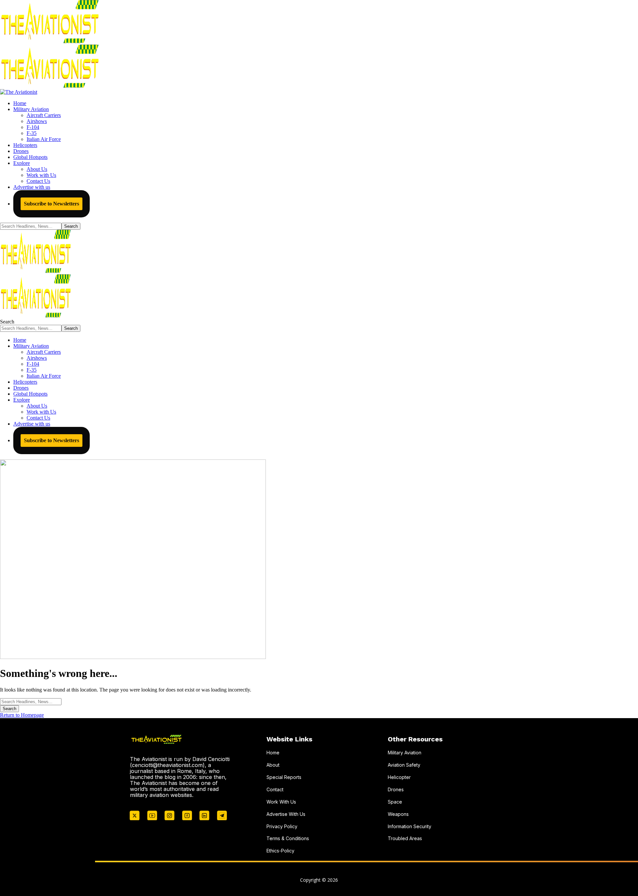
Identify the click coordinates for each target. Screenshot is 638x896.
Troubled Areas (405, 838)
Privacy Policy (281, 826)
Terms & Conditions (287, 838)
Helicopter (399, 777)
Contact (274, 789)
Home (272, 752)
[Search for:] (30, 701)
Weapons (398, 814)
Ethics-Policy (280, 850)
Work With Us (281, 802)
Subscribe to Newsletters (51, 203)
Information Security (409, 826)
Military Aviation (404, 752)
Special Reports (283, 777)
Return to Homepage (22, 715)
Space (395, 802)
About (272, 765)
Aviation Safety (404, 765)
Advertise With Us (285, 814)
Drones (396, 789)
